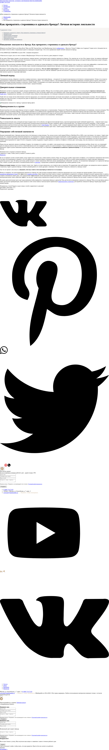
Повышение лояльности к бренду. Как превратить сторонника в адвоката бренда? (24, 32)
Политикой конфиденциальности (35, 484)
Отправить (3, 486)
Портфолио (6, 6)
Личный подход (7, 34)
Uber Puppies (45, 125)
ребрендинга (60, 48)
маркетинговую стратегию (66, 181)
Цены (5, 685)
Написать (3, 155)
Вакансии (6, 688)
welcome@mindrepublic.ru (10, 492)
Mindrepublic (7, 17)
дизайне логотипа (32, 174)
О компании (7, 11)
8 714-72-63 (5, 2)
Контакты (6, 9)
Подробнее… (4, 749)
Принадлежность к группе (10, 36)
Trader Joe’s (3, 94)
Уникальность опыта (8, 38)
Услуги (5, 5)
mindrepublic (21, 0)
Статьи (5, 8)
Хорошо (3, 744)
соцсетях (37, 162)
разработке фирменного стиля (8, 174)
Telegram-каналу (21, 702)
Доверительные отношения (10, 35)
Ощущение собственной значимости (12, 39)
